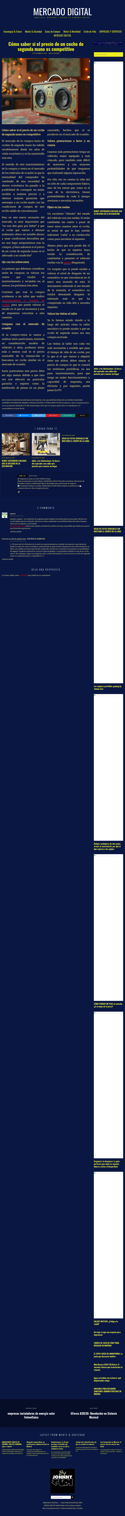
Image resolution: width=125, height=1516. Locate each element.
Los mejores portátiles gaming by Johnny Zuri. (107, 687)
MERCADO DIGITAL (62, 35)
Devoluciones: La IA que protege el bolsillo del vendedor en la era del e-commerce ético (60, 1445)
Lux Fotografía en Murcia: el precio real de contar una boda (110, 1444)
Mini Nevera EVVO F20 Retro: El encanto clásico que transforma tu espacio (108, 1367)
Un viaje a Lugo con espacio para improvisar (107, 1333)
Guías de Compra (52, 31)
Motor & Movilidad (71, 31)
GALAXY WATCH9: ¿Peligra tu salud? (106, 1322)
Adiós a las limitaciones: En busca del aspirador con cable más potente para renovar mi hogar (46, 463)
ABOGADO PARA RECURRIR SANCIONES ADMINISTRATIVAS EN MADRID (107, 1391)
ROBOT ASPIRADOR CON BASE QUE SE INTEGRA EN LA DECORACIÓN (14, 463)
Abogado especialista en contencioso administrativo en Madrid (38, 1444)
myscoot (13, 513)
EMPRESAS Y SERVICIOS (110, 31)
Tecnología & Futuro (12, 31)
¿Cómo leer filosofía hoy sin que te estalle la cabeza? (86, 1443)
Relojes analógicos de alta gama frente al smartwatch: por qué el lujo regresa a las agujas (107, 846)
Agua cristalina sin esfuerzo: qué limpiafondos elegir (107, 1379)
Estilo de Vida (90, 31)
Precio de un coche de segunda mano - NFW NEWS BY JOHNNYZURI (23, 538)
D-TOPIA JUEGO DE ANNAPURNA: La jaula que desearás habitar (108, 1355)
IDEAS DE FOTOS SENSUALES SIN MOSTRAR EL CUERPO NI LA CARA (75, 439)
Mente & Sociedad (33, 31)
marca (67, 262)
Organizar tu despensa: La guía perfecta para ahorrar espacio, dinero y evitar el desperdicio (107, 1164)
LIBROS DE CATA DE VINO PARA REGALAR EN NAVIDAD (106, 1344)
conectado (23, 575)
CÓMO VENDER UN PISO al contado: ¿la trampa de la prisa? (108, 1005)
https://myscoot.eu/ (17, 526)
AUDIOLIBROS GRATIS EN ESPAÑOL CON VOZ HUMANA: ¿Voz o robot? (12, 1444)
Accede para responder (15, 531)
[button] (120, 54)
